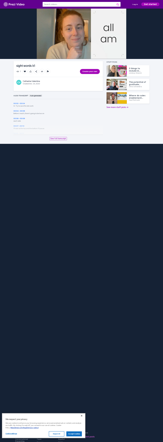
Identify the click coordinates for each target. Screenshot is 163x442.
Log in (135, 4)
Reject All (56, 434)
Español (61, 439)
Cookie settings (11, 433)
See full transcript (58, 138)
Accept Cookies (74, 434)
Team (39, 439)
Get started (150, 4)
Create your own (89, 71)
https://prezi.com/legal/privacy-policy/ (24, 428)
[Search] (117, 4)
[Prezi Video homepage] (14, 4)
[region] (43, 425)
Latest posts (89, 437)
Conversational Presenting (21, 440)
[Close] (81, 415)
